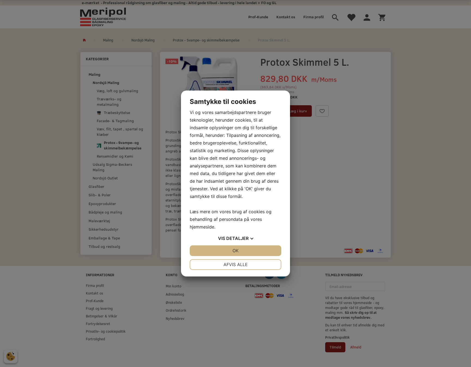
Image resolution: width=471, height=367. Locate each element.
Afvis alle (236, 264)
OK (235, 250)
